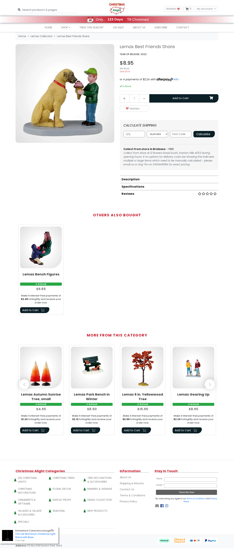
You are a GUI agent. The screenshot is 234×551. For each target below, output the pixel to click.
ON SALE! (118, 27)
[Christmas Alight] (117, 9)
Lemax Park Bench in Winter (92, 396)
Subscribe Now (186, 492)
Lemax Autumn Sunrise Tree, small (41, 396)
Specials (23, 522)
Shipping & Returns (132, 483)
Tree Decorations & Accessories (99, 480)
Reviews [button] (128, 194)
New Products (97, 511)
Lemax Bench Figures (41, 274)
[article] (41, 270)
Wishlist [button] (171, 9)
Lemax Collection (99, 500)
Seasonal (59, 511)
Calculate (203, 134)
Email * (160, 485)
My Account (205, 9)
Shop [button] (64, 27)
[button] (134, 109)
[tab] (169, 179)
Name (160, 478)
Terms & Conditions (132, 495)
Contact (182, 27)
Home (48, 27)
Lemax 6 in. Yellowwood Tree (142, 396)
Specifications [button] (133, 187)
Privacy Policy (128, 501)
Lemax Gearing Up (193, 394)
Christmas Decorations (27, 490)
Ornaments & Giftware (27, 501)
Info (176, 79)
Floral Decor (62, 489)
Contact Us (127, 489)
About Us (139, 27)
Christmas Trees (64, 478)
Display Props (62, 500)
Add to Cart (180, 98)
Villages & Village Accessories (29, 512)
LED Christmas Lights (27, 480)
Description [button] (131, 179)
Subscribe (160, 27)
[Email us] (157, 505)
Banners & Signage (99, 489)
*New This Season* (91, 27)
